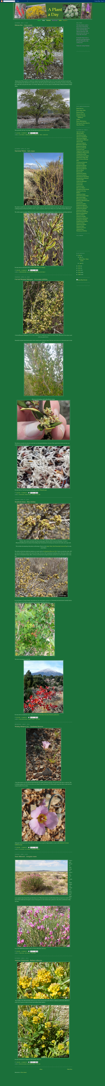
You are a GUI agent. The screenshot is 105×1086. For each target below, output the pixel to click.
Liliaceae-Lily (79, 183)
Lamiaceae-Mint (80, 179)
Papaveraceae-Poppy (81, 197)
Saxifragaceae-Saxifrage (81, 219)
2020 (79, 255)
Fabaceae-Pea (79, 171)
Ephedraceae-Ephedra (81, 167)
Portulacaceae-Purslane (81, 208)
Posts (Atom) (23, 1072)
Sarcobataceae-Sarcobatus (82, 218)
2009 (79, 274)
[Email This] (31, 133)
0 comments (24, 270)
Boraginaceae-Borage (81, 146)
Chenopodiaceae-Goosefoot (82, 156)
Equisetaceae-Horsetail (81, 168)
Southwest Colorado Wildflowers (80, 116)
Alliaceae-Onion (80, 133)
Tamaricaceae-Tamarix (81, 224)
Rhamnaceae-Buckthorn (81, 213)
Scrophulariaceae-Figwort (82, 221)
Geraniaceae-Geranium (81, 175)
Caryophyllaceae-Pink (81, 154)
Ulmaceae (45, 134)
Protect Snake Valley (81, 110)
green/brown (29, 134)
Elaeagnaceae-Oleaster (81, 165)
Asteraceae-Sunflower (81, 143)
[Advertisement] (44, 143)
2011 (79, 270)
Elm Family (22, 134)
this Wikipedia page (42, 490)
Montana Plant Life (80, 114)
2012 (79, 268)
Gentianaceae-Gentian (81, 173)
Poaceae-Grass (79, 202)
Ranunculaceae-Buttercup (82, 211)
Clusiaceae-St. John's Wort (82, 157)
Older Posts (69, 1069)
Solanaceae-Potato (80, 223)
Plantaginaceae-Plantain (81, 199)
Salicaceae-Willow (80, 215)
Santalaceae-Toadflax (81, 216)
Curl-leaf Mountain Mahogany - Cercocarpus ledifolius (31, 279)
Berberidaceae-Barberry (81, 144)
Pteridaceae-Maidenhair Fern (82, 200)
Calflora (78, 119)
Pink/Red (48, 20)
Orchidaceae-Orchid (80, 194)
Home (41, 1069)
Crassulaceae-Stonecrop (81, 162)
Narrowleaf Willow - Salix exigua (25, 151)
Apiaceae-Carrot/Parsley (81, 136)
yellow (38, 494)
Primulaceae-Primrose (81, 210)
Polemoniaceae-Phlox (81, 203)
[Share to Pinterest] (37, 133)
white (38, 849)
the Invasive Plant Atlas (44, 130)
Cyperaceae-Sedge (80, 163)
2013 (79, 266)
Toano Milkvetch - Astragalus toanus (26, 856)
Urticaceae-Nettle (80, 226)
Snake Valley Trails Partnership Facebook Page (57, 546)
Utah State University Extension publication (49, 714)
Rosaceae (22, 494)
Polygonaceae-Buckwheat (82, 207)
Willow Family (41, 272)
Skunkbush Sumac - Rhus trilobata (25, 502)
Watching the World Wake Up (83, 123)
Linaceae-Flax (79, 184)
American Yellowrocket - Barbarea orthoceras (28, 960)
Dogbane (85, 138)
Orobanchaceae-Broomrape (82, 195)
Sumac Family (31, 719)
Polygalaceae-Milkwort (81, 205)
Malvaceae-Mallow (80, 187)
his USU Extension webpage (39, 267)
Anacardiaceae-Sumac (81, 135)
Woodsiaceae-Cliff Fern (81, 231)
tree (41, 134)
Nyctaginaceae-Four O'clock (82, 189)
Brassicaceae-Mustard (81, 147)
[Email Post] (28, 270)
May (80, 257)
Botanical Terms (80, 112)
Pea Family (27, 953)
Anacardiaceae (23, 719)
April (80, 263)
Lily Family (28, 849)
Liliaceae (21, 849)
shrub (35, 272)
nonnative (36, 134)
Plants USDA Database (81, 121)
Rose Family (28, 494)
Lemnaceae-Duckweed (81, 181)
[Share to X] (34, 133)
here (45, 948)
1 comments (24, 847)
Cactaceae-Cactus (80, 149)
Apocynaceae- (79, 138)
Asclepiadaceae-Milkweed (82, 140)
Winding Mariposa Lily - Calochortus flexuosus (29, 726)
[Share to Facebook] (36, 133)
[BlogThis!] (32, 133)
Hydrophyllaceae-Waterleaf (82, 178)
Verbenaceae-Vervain (81, 227)
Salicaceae (30, 272)
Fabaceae (21, 953)
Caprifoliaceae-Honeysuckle (82, 152)
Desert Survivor (79, 108)
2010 (79, 272)
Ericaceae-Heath (80, 170)
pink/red (33, 849)
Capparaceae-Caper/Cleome (82, 151)
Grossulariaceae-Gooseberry (82, 176)
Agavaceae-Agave (80, 132)
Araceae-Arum (79, 141)
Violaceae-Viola (80, 229)
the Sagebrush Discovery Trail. (50, 551)
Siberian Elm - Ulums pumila (23, 25)
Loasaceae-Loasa (80, 186)
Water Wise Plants (80, 125)
